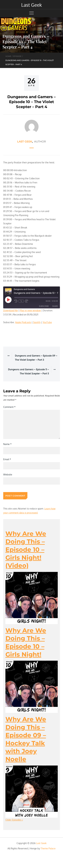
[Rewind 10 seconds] (15, 301)
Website (7, 474)
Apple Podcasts (23, 322)
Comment (9, 407)
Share (55, 306)
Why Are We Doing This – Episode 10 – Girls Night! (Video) (25, 549)
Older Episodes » (14, 819)
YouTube (47, 322)
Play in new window (30, 310)
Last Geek (31, 5)
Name (7, 444)
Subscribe (44, 306)
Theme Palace (48, 848)
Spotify (37, 322)
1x (21, 301)
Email (7, 459)
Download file (10, 310)
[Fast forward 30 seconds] (26, 301)
